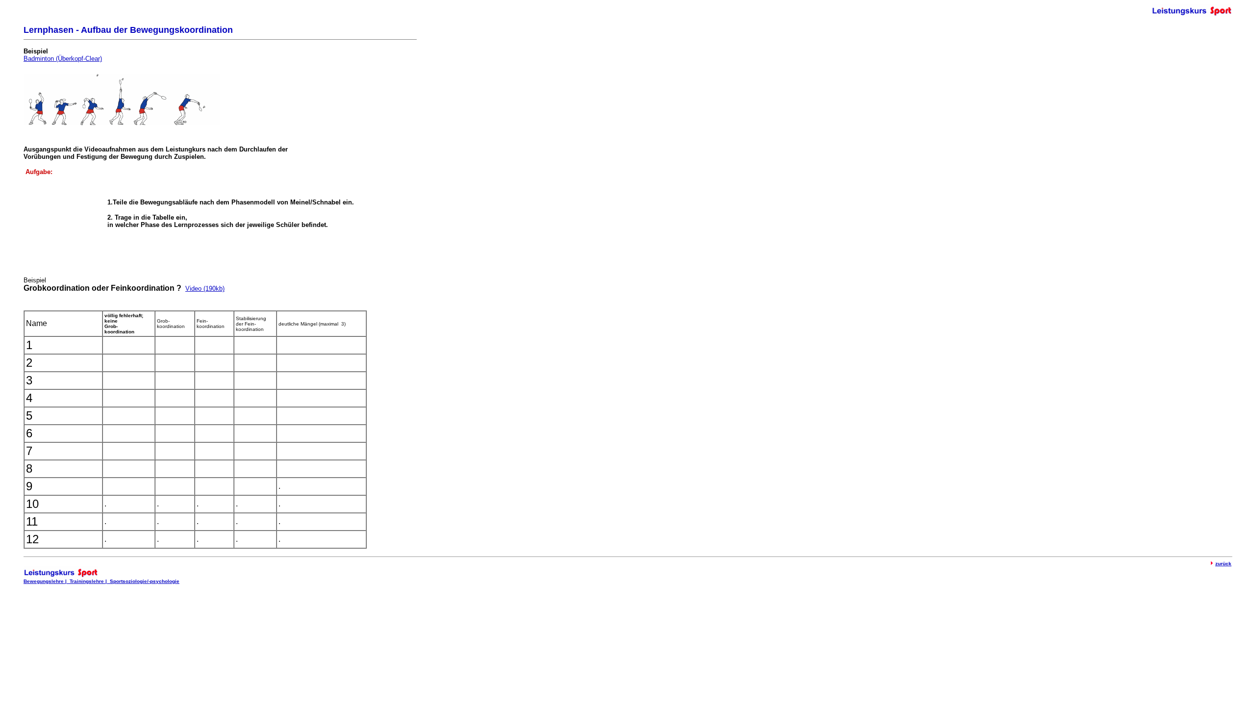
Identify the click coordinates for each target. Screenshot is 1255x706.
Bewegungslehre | (47, 581)
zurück (1223, 563)
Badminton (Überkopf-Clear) (63, 58)
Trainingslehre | (90, 581)
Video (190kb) (205, 288)
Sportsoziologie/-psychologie (144, 581)
